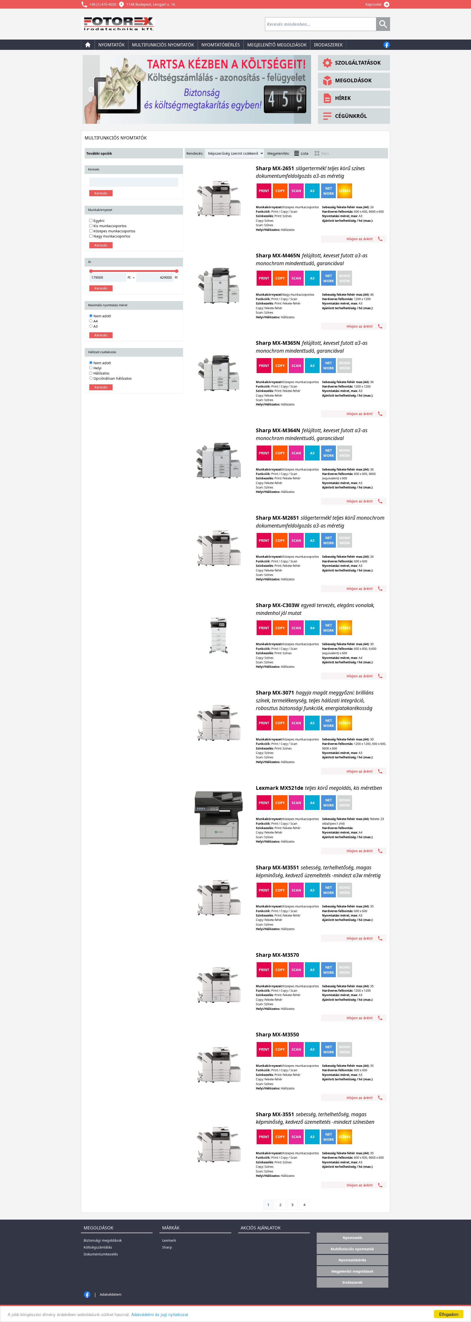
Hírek (343, 98)
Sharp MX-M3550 (277, 1034)
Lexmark (169, 1240)
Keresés (100, 193)
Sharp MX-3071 (315, 700)
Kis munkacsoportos (109, 225)
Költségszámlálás (98, 1247)
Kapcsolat (373, 4)
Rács (325, 153)
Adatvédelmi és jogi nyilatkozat (159, 1314)
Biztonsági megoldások (103, 1240)
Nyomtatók (111, 45)
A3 (95, 326)
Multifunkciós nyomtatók (163, 45)
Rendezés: (194, 153)
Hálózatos (100, 373)
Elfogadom (448, 1314)
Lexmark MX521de (319, 787)
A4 (95, 321)
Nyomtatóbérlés (220, 45)
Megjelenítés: (278, 153)
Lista (304, 153)
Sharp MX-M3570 (277, 954)
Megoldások (353, 80)
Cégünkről (351, 115)
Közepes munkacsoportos (113, 231)
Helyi (97, 368)
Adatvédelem (110, 1294)
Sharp (167, 1247)
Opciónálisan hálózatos (112, 378)
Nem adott (101, 316)
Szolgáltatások (358, 62)
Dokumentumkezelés (101, 1254)
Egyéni (98, 220)
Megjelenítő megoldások (277, 45)
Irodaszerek (328, 45)
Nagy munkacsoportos (111, 236)
